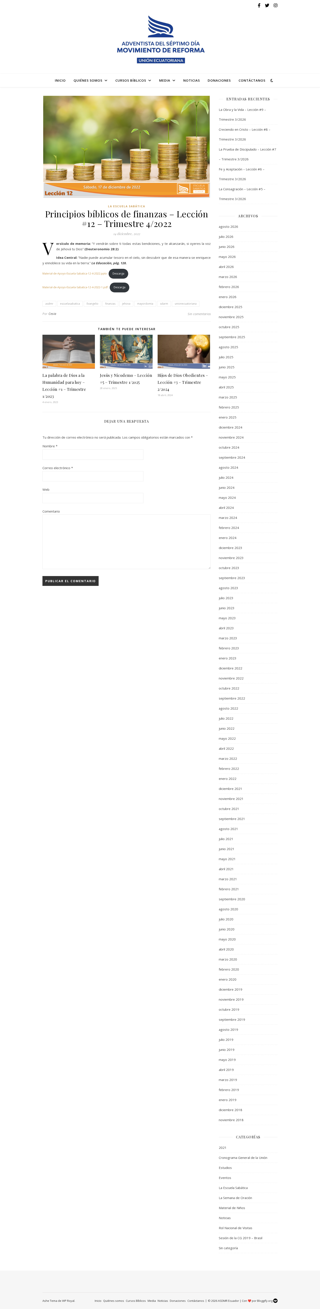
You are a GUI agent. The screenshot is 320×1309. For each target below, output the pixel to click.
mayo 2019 (227, 1059)
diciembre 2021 (230, 788)
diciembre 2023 (230, 548)
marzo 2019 (228, 1079)
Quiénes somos (88, 80)
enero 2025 (227, 417)
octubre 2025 (229, 327)
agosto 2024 (228, 467)
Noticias (191, 80)
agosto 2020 (228, 909)
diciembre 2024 (230, 427)
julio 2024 (226, 477)
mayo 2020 (227, 939)
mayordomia (145, 303)
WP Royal (68, 1301)
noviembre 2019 (231, 999)
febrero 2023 (229, 648)
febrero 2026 (229, 287)
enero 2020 (227, 979)
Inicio (60, 80)
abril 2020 (226, 949)
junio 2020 (226, 929)
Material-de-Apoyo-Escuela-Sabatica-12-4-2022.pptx (74, 273)
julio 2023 (226, 598)
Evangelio (92, 303)
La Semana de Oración (235, 1198)
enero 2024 (227, 537)
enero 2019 (227, 1100)
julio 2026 (226, 236)
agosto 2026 (228, 226)
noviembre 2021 (231, 798)
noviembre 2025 (231, 317)
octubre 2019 (229, 1009)
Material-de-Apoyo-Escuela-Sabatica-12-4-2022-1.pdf (75, 287)
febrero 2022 (229, 768)
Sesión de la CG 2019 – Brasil (240, 1238)
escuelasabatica (70, 303)
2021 (223, 1147)
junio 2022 (226, 728)
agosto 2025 (228, 347)
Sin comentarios (199, 314)
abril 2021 (226, 869)
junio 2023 (226, 608)
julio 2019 (226, 1039)
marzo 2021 (228, 879)
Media (164, 80)
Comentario (51, 511)
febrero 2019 (229, 1090)
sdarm (164, 303)
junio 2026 (226, 246)
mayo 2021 (227, 859)
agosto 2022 (228, 708)
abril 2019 (226, 1069)
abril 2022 (226, 748)
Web (45, 489)
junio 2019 (226, 1049)
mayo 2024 (227, 497)
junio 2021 (226, 849)
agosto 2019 (228, 1029)
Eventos (225, 1177)
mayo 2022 (227, 738)
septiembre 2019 (232, 1019)
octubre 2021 (229, 808)
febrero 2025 (229, 407)
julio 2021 (226, 839)
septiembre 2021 (232, 819)
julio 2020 (226, 919)
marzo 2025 (228, 397)
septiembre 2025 (232, 337)
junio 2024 (226, 487)
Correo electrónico (57, 468)
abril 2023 (226, 628)
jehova (126, 303)
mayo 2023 (227, 618)
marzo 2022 (228, 758)
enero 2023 (227, 658)
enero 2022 (227, 778)
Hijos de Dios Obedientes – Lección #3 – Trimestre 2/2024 (183, 382)
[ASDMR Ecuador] (160, 39)
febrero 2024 (229, 527)
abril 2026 (226, 266)
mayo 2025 (227, 377)
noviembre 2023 (231, 558)
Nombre (49, 446)
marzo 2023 (228, 638)
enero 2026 (227, 297)
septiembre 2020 (232, 899)
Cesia (52, 314)
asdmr (49, 303)
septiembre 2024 (232, 457)
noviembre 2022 (231, 678)
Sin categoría (228, 1248)
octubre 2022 (229, 688)
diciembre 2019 (230, 989)
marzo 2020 (228, 959)
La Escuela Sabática (126, 206)
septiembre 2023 (232, 578)
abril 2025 (226, 387)
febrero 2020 (229, 969)
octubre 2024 (229, 447)
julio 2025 (226, 357)
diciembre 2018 (230, 1110)
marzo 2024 (228, 517)
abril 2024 (226, 507)
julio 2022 (226, 718)
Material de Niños (232, 1208)
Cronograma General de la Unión (243, 1157)
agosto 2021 (228, 829)
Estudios (225, 1167)
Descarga (118, 273)
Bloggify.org (265, 1301)
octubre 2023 (229, 568)
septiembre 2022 (232, 698)
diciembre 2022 (230, 668)
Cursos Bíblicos (130, 80)
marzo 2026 (228, 276)
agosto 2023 (228, 588)
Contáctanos (252, 80)
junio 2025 (226, 367)
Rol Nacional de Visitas (235, 1228)
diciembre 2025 (230, 307)
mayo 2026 (227, 256)
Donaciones (219, 80)
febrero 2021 (229, 889)
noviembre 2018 (231, 1120)
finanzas (110, 303)
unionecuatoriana (186, 303)
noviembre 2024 (231, 437)
